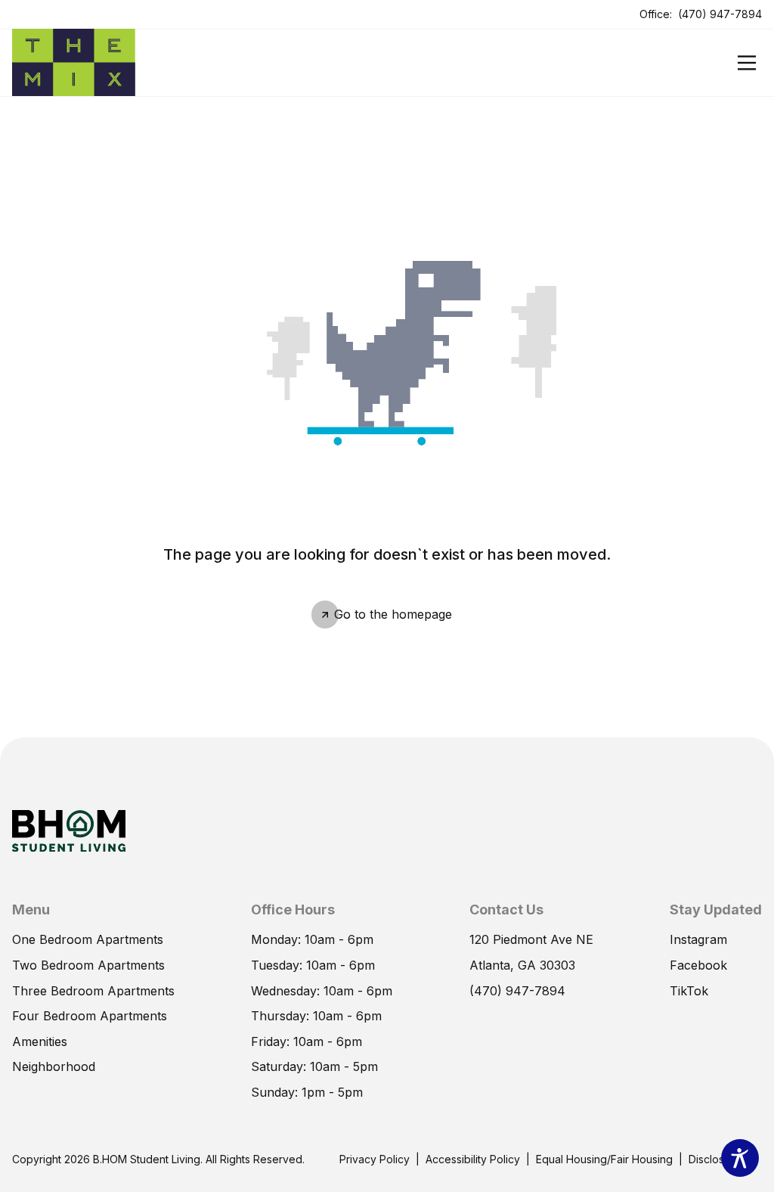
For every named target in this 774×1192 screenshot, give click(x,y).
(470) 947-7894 (720, 14)
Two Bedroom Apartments (88, 965)
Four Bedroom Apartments (89, 1015)
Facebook (698, 965)
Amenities (39, 1041)
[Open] (747, 63)
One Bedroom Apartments (87, 939)
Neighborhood (53, 1066)
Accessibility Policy (473, 1159)
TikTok (689, 990)
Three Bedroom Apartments (93, 990)
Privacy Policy (374, 1159)
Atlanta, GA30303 (522, 965)
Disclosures (717, 1159)
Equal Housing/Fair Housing (604, 1159)
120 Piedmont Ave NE (531, 939)
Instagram (698, 939)
